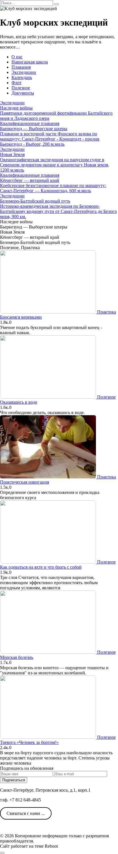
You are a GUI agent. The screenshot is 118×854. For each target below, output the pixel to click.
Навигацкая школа (29, 61)
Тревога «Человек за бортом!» (29, 742)
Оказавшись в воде (18, 402)
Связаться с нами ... (26, 813)
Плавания (21, 67)
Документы (22, 93)
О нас (17, 56)
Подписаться (13, 780)
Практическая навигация (24, 482)
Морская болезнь (16, 657)
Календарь (21, 77)
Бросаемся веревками (21, 317)
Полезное (20, 87)
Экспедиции (23, 72)
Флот (16, 82)
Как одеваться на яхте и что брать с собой (41, 567)
